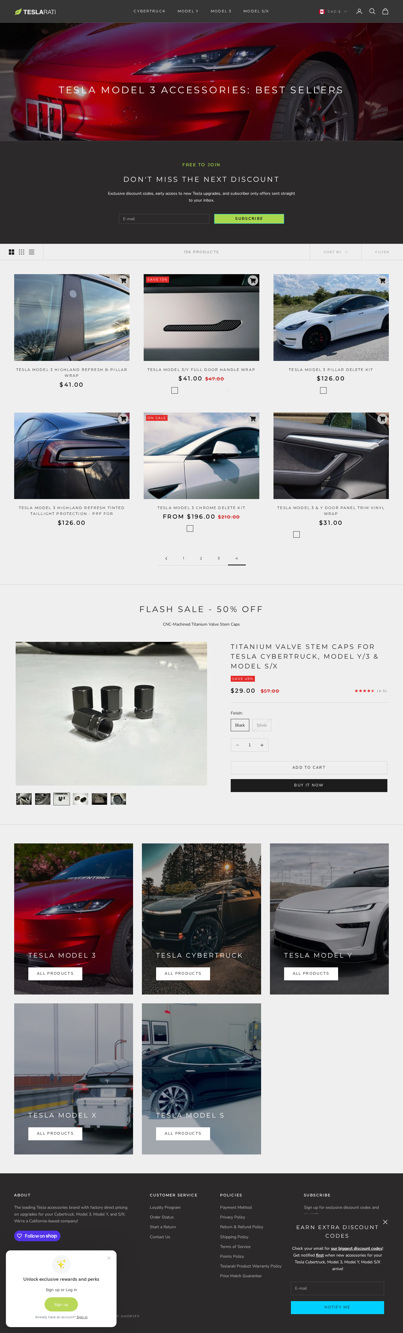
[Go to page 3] (166, 558)
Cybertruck (150, 11)
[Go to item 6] (118, 799)
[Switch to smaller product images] (21, 252)
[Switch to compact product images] (31, 252)
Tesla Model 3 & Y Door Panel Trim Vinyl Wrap (331, 511)
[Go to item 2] (43, 799)
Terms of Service (235, 1246)
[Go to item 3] (61, 799)
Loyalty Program (165, 1207)
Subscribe (249, 218)
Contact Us (160, 1237)
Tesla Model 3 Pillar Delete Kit (331, 369)
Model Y (188, 11)
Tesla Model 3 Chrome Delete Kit (201, 508)
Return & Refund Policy (241, 1227)
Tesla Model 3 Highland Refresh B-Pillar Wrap (71, 372)
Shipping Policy (234, 1237)
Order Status (162, 1217)
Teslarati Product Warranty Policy (250, 1266)
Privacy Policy (232, 1217)
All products (55, 1133)
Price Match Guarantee (240, 1276)
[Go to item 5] (99, 799)
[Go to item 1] (24, 799)
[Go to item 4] (80, 799)
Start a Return (163, 1227)
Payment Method (236, 1207)
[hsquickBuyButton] (123, 280)
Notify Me (337, 1307)
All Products (55, 973)
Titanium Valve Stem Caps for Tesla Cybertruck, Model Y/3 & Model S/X (305, 656)
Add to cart (309, 767)
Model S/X (256, 11)
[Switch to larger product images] (11, 252)
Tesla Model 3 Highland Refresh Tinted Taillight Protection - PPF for (72, 511)
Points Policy (232, 1256)
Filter (382, 252)
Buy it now (309, 785)
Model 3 (221, 11)
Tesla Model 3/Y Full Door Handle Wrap (201, 369)
